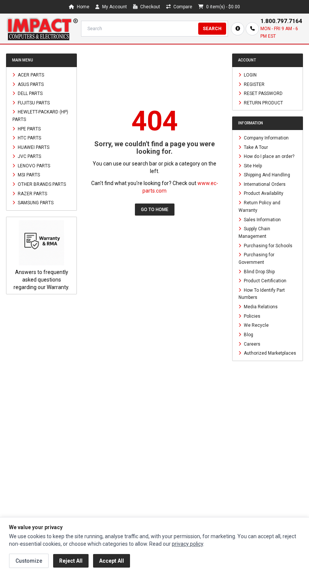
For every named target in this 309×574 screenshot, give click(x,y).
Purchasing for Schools (267, 245)
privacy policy (187, 544)
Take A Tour (255, 147)
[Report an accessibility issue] (237, 28)
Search (212, 28)
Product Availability (263, 193)
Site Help (252, 165)
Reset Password (263, 93)
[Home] (42, 29)
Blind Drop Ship (259, 271)
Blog (248, 334)
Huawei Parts (33, 147)
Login (250, 75)
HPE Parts (29, 128)
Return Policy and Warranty (259, 206)
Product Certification (264, 280)
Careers (251, 343)
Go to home (154, 209)
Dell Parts (30, 93)
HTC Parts (29, 138)
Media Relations (260, 306)
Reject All (71, 561)
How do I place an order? (268, 156)
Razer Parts (32, 193)
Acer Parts (30, 75)
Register (254, 84)
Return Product (263, 102)
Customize (28, 561)
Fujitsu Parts (33, 102)
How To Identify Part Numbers (262, 293)
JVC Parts (29, 156)
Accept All (111, 561)
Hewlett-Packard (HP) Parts (40, 115)
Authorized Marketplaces (269, 353)
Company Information (266, 138)
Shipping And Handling (266, 175)
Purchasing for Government (256, 258)
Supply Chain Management (254, 232)
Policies (251, 315)
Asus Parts (30, 84)
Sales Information (262, 219)
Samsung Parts (35, 202)
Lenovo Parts (33, 165)
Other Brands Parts (41, 184)
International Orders (264, 184)
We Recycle (256, 325)
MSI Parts (28, 175)
